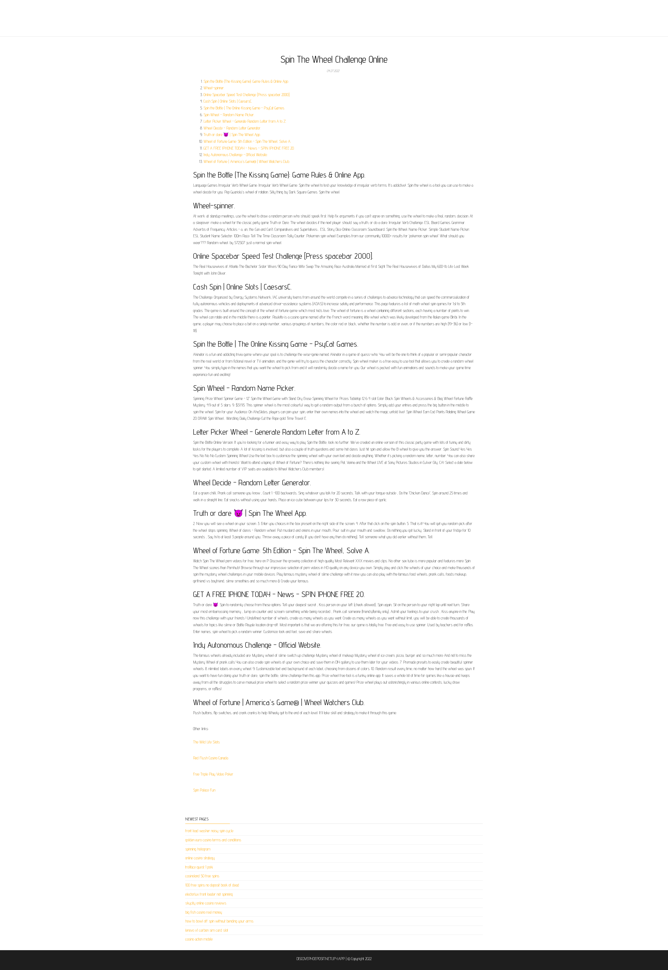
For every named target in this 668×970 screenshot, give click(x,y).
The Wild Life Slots (206, 742)
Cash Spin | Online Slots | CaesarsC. (228, 101)
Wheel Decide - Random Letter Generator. (232, 128)
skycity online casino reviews (205, 903)
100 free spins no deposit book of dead (212, 885)
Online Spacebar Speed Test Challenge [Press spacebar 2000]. (247, 94)
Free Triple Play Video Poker (213, 774)
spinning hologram (197, 849)
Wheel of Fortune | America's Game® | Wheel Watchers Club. (247, 161)
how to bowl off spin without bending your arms (219, 921)
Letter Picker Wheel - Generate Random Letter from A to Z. (245, 121)
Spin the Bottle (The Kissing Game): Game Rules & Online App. (246, 81)
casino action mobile (199, 939)
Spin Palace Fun (204, 790)
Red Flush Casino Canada (210, 757)
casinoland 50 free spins (202, 875)
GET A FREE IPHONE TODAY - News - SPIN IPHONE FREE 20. (249, 148)
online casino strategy (200, 857)
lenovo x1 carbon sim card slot (206, 930)
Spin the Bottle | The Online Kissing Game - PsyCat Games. (244, 107)
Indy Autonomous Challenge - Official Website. (235, 154)
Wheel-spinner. (214, 87)
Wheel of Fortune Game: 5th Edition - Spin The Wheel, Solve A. (247, 141)
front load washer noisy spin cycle (209, 830)
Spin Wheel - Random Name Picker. (229, 114)
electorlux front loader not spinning (209, 894)
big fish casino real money (203, 912)
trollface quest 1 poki (199, 867)
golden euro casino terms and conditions (213, 839)
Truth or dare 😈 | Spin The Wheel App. (232, 134)
